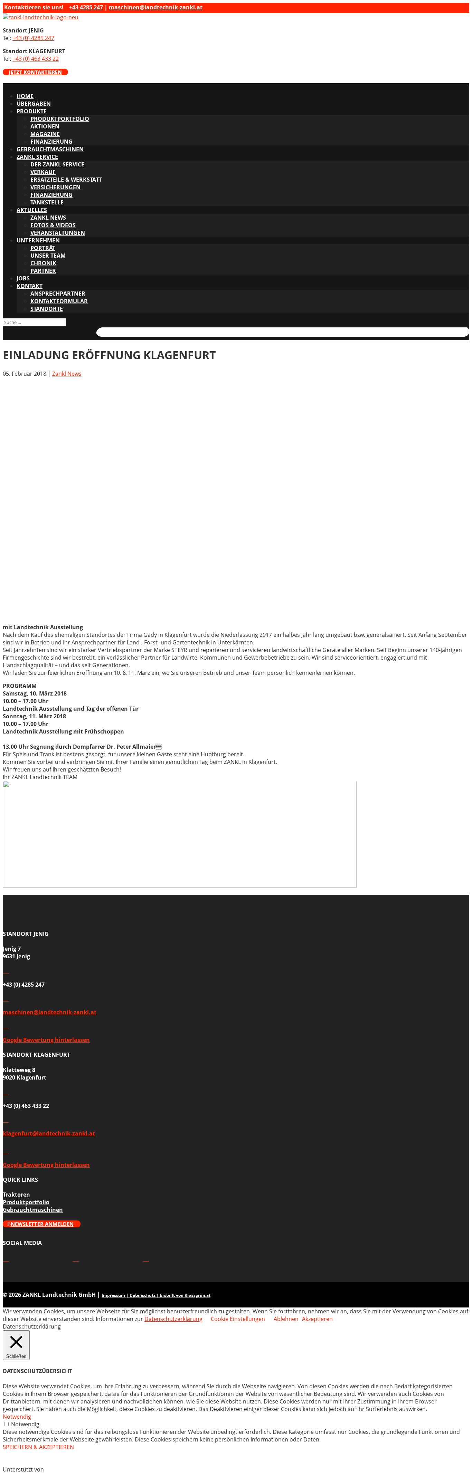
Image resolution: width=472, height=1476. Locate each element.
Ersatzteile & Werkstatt (66, 179)
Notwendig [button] (17, 1416)
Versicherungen (55, 187)
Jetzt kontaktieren (35, 72)
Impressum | (116, 1295)
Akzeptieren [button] (317, 1319)
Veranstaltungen (57, 233)
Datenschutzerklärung (173, 1319)
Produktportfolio (59, 119)
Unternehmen (38, 240)
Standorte (46, 309)
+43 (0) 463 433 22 (35, 59)
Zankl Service (37, 157)
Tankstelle (47, 202)
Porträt (42, 248)
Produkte (32, 111)
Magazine (45, 134)
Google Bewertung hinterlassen (46, 1040)
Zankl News (67, 373)
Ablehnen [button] (286, 1319)
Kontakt (30, 286)
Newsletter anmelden (42, 1223)
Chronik (43, 263)
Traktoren (16, 1194)
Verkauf (43, 172)
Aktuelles (32, 210)
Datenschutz (142, 1295)
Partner (43, 271)
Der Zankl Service (57, 164)
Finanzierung (51, 141)
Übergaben (34, 103)
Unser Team (48, 255)
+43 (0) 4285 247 (33, 38)
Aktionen (44, 126)
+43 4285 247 (86, 7)
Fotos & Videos (53, 225)
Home (25, 96)
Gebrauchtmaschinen (50, 149)
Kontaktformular (59, 301)
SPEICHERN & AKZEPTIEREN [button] (38, 1447)
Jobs (23, 278)
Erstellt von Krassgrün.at (185, 1295)
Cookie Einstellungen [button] (238, 1319)
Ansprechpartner (57, 293)
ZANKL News (48, 217)
